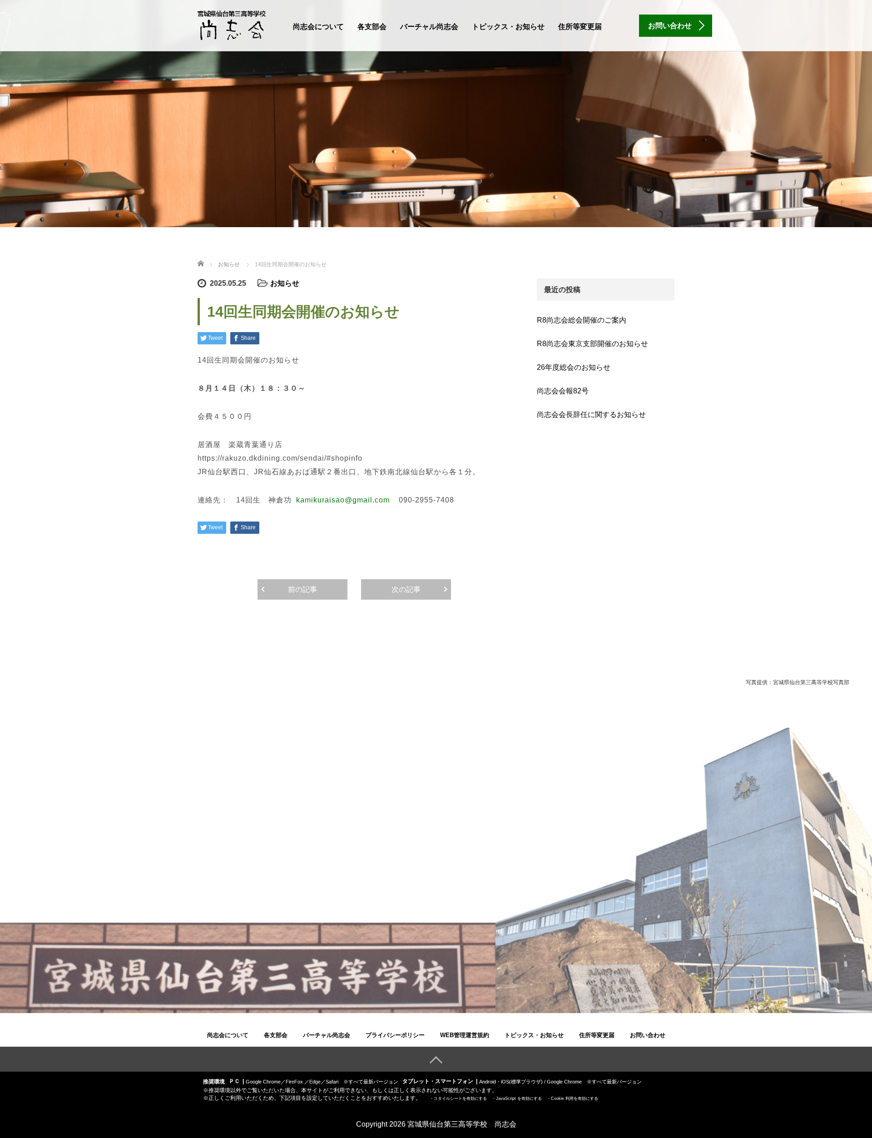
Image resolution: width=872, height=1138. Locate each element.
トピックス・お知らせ (508, 26)
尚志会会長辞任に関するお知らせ (591, 414)
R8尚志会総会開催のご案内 (581, 320)
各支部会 (371, 26)
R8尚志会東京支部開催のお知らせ (592, 344)
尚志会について (318, 26)
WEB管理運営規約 (464, 1035)
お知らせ (284, 283)
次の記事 (406, 589)
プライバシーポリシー (395, 1035)
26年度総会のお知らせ (573, 367)
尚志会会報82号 (563, 391)
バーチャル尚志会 (429, 26)
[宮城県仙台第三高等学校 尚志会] (232, 24)
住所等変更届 (580, 26)
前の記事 (302, 589)
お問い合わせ (647, 1035)
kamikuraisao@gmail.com (343, 500)
